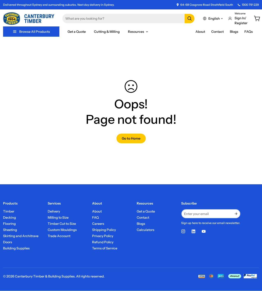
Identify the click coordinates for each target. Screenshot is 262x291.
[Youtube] (204, 231)
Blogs (234, 32)
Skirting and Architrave (20, 236)
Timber (8, 211)
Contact (217, 32)
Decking (9, 217)
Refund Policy (102, 242)
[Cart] (257, 18)
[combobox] (128, 18)
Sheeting (10, 230)
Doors (7, 242)
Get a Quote (146, 211)
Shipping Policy (104, 230)
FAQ (95, 217)
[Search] (189, 18)
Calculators (145, 230)
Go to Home (131, 138)
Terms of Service (104, 248)
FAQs (248, 32)
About (200, 32)
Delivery (54, 211)
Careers (98, 224)
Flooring (9, 224)
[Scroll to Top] (254, 268)
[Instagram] (183, 231)
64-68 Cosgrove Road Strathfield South (206, 5)
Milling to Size (58, 217)
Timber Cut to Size (62, 224)
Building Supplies (16, 248)
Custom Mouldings (62, 230)
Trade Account (59, 236)
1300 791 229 (250, 5)
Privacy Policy (102, 236)
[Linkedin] (193, 231)
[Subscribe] (235, 213)
